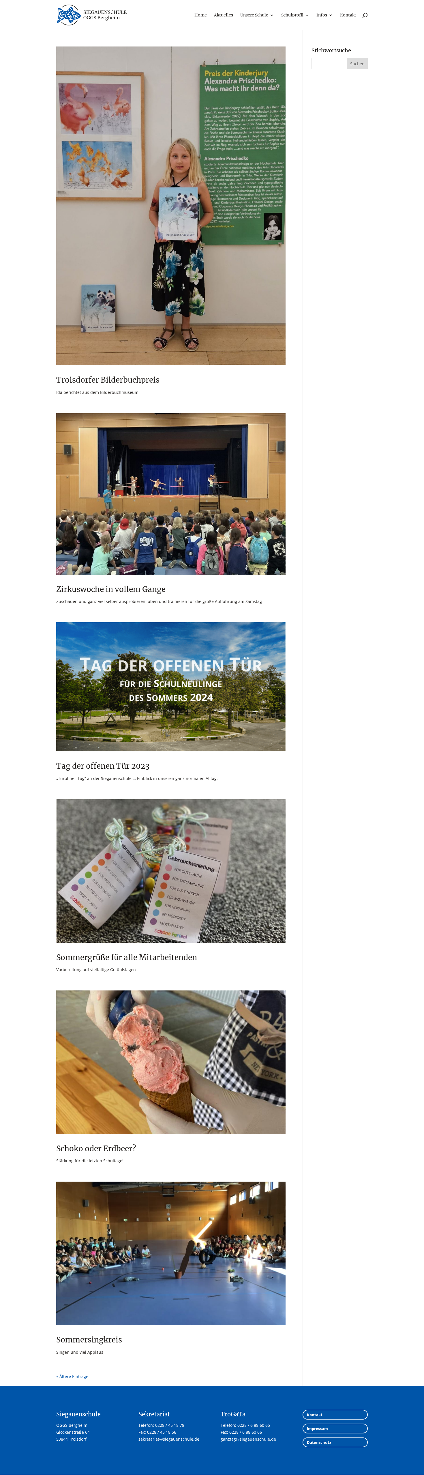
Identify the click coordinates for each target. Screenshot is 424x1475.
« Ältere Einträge (72, 1376)
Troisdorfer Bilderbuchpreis (108, 380)
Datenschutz (319, 1442)
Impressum (317, 1428)
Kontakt (314, 1414)
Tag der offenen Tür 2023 (103, 766)
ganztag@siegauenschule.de (248, 1439)
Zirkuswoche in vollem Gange (111, 589)
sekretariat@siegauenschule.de (168, 1439)
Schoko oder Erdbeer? (96, 1148)
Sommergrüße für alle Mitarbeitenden (126, 957)
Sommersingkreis (89, 1339)
